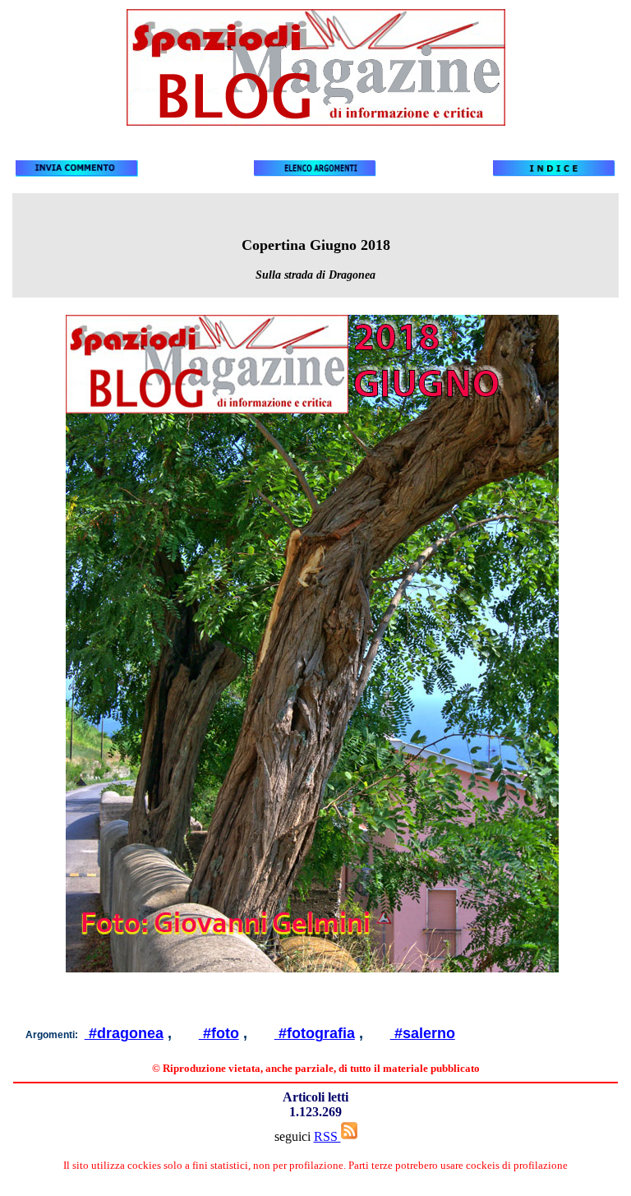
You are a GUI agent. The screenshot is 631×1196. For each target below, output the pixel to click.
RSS (327, 1136)
